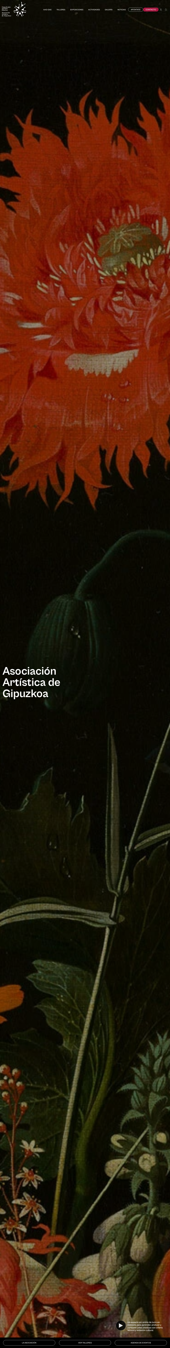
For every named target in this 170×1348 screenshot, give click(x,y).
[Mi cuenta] (161, 10)
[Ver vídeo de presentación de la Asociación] (121, 1326)
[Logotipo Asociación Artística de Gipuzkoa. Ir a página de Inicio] (14, 10)
